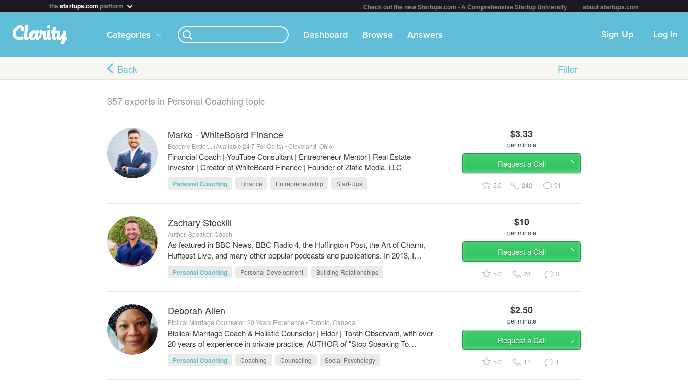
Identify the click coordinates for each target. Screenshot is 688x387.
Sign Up (617, 34)
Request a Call (522, 163)
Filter (568, 68)
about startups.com (611, 6)
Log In (665, 34)
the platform (87, 5)
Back (127, 68)
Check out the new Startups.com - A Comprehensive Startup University (465, 6)
